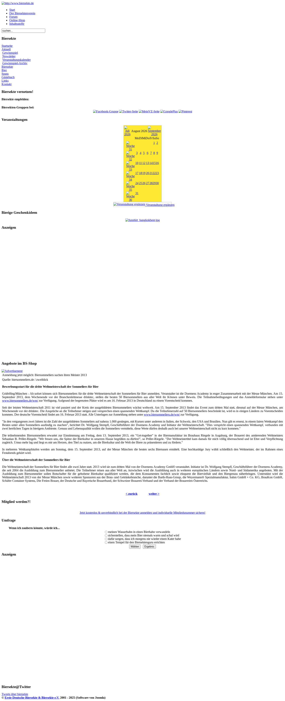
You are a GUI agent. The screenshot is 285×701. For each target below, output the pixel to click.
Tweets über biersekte (15, 694)
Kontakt (6, 84)
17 (136, 173)
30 (157, 183)
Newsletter (9, 56)
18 (140, 173)
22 (154, 173)
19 (143, 173)
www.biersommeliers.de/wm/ (20, 400)
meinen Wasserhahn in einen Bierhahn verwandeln (139, 531)
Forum (13, 16)
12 (143, 163)
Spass (5, 73)
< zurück (131, 493)
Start (12, 9)
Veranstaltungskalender (16, 59)
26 (143, 183)
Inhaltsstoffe (16, 23)
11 (140, 163)
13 (147, 163)
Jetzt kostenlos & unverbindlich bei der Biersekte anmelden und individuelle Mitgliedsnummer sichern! (142, 512)
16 (157, 163)
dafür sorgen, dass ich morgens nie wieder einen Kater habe (144, 538)
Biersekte (7, 66)
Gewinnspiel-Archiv (14, 63)
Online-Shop (17, 20)
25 (140, 183)
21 (151, 173)
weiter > (154, 493)
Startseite (7, 45)
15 (154, 163)
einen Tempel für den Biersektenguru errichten (136, 542)
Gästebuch (8, 77)
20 (147, 173)
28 (151, 183)
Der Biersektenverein (22, 13)
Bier (4, 70)
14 (151, 163)
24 (136, 183)
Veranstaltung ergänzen (158, 204)
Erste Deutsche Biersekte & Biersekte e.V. (32, 697)
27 (147, 183)
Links (5, 80)
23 (157, 173)
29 (154, 183)
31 (136, 193)
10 (136, 163)
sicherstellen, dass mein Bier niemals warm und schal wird (143, 535)
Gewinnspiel (10, 52)
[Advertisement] (142, 295)
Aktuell (6, 49)
